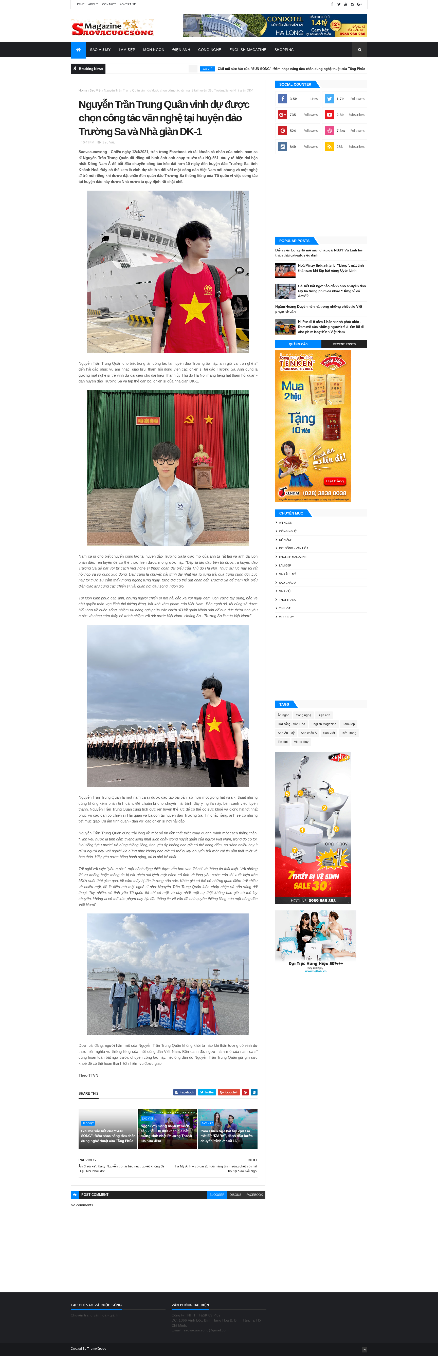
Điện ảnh (348, 69)
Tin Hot (284, 608)
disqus (235, 1195)
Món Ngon (153, 50)
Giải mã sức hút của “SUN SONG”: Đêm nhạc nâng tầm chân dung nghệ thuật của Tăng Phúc (247, 69)
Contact (109, 4)
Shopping (284, 50)
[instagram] (352, 4)
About (93, 4)
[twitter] (339, 4)
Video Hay (286, 616)
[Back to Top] (364, 1349)
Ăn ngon (285, 522)
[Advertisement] (321, 195)
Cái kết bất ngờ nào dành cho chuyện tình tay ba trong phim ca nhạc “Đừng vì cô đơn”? (332, 291)
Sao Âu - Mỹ (287, 574)
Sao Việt (164, 69)
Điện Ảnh (181, 50)
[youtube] (346, 4)
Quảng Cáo (298, 344)
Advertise (128, 4)
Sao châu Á (287, 582)
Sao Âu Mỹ (100, 50)
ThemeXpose (96, 1348)
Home (80, 4)
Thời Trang (288, 599)
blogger (217, 1195)
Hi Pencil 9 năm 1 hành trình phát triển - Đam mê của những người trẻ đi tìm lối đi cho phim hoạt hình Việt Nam (331, 327)
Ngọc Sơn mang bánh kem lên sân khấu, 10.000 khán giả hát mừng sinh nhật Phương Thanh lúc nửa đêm (166, 1133)
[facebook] (332, 4)
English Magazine (247, 50)
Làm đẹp (285, 565)
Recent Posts (344, 344)
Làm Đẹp (127, 50)
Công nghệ (288, 531)
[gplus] (359, 4)
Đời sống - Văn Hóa (293, 548)
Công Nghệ (209, 50)
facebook (254, 1195)
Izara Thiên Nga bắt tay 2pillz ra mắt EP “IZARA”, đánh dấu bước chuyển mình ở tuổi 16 (226, 1136)
